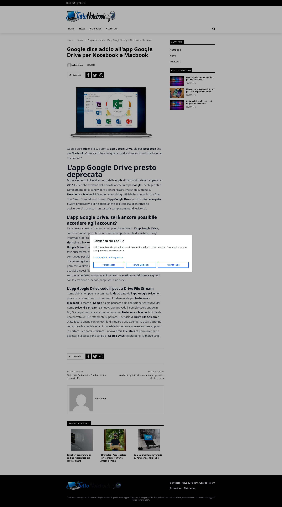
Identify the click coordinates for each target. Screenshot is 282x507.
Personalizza (109, 264)
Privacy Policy (116, 257)
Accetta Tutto (173, 264)
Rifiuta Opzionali (141, 264)
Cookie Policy (100, 257)
